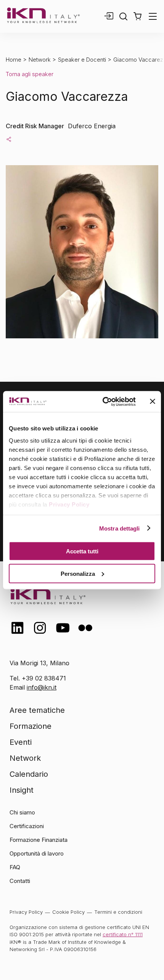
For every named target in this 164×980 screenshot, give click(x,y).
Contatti (20, 880)
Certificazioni (27, 826)
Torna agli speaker (29, 74)
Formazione (30, 726)
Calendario (29, 774)
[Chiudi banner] (152, 401)
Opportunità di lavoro (37, 853)
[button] (137, 16)
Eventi (21, 742)
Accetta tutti (82, 551)
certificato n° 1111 (123, 934)
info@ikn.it (41, 687)
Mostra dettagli (119, 528)
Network (40, 59)
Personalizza (78, 573)
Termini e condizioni (118, 912)
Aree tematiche (37, 710)
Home (13, 59)
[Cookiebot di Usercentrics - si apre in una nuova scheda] (103, 401)
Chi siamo (22, 812)
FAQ (15, 867)
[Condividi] (9, 138)
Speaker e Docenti (82, 59)
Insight (22, 790)
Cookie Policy (68, 912)
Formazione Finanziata (39, 839)
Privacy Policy (69, 504)
